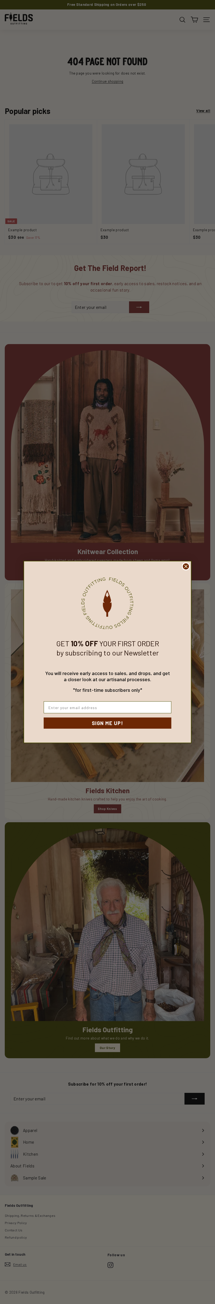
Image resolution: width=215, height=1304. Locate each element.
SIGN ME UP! (107, 723)
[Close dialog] (186, 566)
